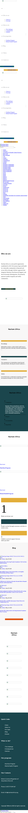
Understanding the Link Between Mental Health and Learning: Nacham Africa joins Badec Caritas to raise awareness (13, 592)
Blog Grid (5, 153)
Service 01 (5, 188)
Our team (5, 184)
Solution (5, 194)
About (4, 149)
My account (6, 182)
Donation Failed (7, 167)
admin (3, 559)
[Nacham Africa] (4, 144)
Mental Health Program (8, 180)
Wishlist (5, 205)
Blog (1, 557)
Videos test (5, 203)
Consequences (6, 160)
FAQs (4, 172)
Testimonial (5, 199)
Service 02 (5, 190)
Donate (4, 163)
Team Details (6, 198)
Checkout (5, 159)
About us (5, 151)
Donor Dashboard (7, 170)
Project (4, 186)
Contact (5, 162)
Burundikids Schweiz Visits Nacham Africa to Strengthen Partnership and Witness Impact (12, 572)
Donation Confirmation (8, 164)
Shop (4, 192)
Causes (4, 158)
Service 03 (5, 191)
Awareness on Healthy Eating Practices (12, 152)
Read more (2, 464)
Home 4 (5, 179)
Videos (4, 202)
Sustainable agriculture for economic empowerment (15, 195)
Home (4, 174)
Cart (4, 156)
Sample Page (6, 187)
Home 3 (5, 178)
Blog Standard (6, 155)
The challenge (6, 201)
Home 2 (5, 176)
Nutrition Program (7, 183)
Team (4, 196)
